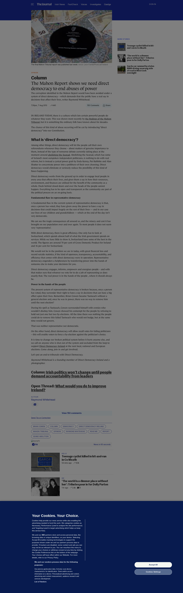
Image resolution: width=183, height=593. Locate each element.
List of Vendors (40, 582)
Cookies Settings (153, 572)
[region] (91, 547)
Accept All (153, 565)
